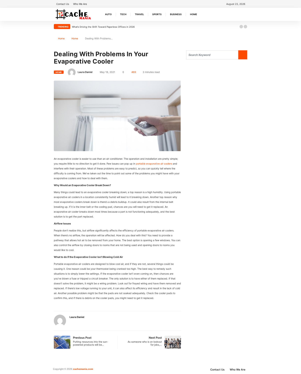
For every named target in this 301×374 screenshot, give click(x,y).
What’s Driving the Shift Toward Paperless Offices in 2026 (103, 26)
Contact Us (62, 3)
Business (176, 14)
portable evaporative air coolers (154, 163)
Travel (139, 14)
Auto (108, 14)
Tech (123, 14)
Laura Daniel (85, 72)
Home (193, 14)
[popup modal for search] (246, 14)
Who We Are (80, 3)
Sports (157, 14)
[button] (241, 26)
